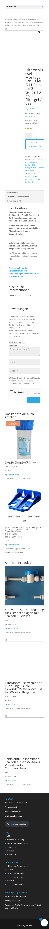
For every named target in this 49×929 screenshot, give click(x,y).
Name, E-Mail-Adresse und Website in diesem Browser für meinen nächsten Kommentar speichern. (24, 381)
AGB (8, 836)
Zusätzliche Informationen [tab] (18, 197)
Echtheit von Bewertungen (17, 843)
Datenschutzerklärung (15, 840)
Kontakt (10, 870)
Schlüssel (29, 182)
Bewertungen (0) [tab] (14, 201)
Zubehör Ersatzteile (20, 19)
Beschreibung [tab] (12, 192)
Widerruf (10, 851)
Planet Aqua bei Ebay (15, 877)
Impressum (11, 847)
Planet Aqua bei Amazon (16, 873)
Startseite (8, 19)
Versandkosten (30, 116)
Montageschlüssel (32, 179)
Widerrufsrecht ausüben (17, 824)
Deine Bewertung (16, 342)
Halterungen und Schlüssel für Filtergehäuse (32, 165)
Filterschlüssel (31, 176)
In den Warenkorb (35, 144)
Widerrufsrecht (13, 854)
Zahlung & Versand (14, 884)
